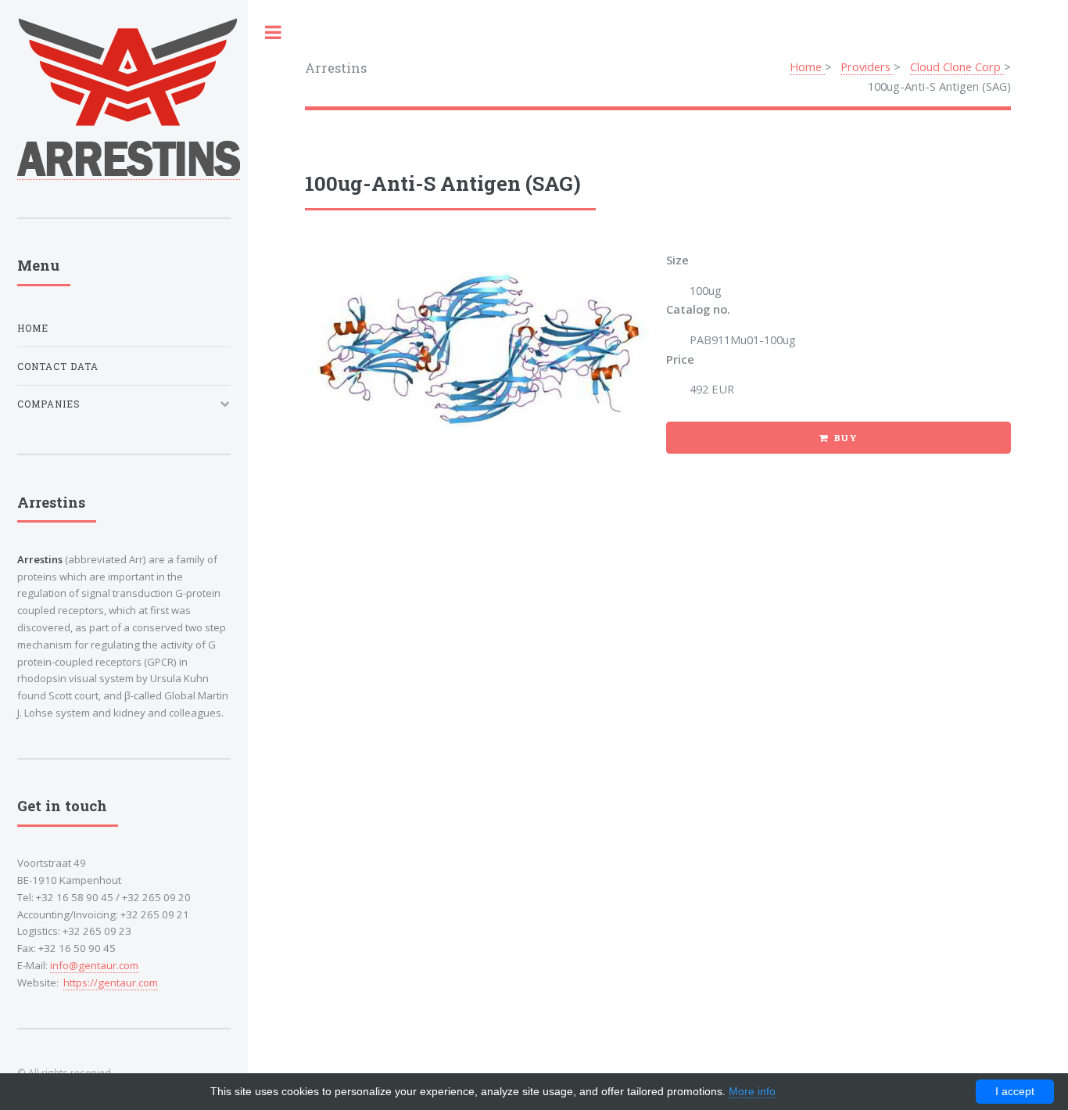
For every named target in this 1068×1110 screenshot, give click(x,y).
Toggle (273, 32)
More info (752, 1091)
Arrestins (336, 67)
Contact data (58, 366)
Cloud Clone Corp (957, 66)
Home (807, 66)
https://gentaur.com (110, 982)
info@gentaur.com (94, 965)
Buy (845, 438)
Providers (867, 66)
